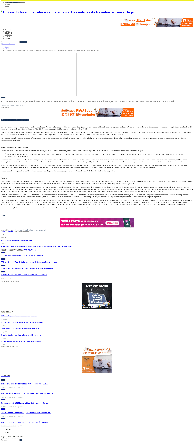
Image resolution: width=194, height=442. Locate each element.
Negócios (8, 4)
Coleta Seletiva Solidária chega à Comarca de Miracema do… (21, 335)
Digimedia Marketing (13, 438)
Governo (8, 33)
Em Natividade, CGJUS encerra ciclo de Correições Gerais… (21, 328)
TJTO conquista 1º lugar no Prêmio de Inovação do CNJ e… (25, 422)
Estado (8, 31)
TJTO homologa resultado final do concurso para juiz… (19, 316)
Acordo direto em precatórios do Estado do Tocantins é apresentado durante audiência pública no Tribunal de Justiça (36, 246)
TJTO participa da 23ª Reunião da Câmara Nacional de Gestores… (22, 322)
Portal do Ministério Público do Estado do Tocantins (16, 240)
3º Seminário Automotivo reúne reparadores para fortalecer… (21, 341)
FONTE (3, 215)
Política (8, 29)
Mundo (7, 6)
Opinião (8, 37)
